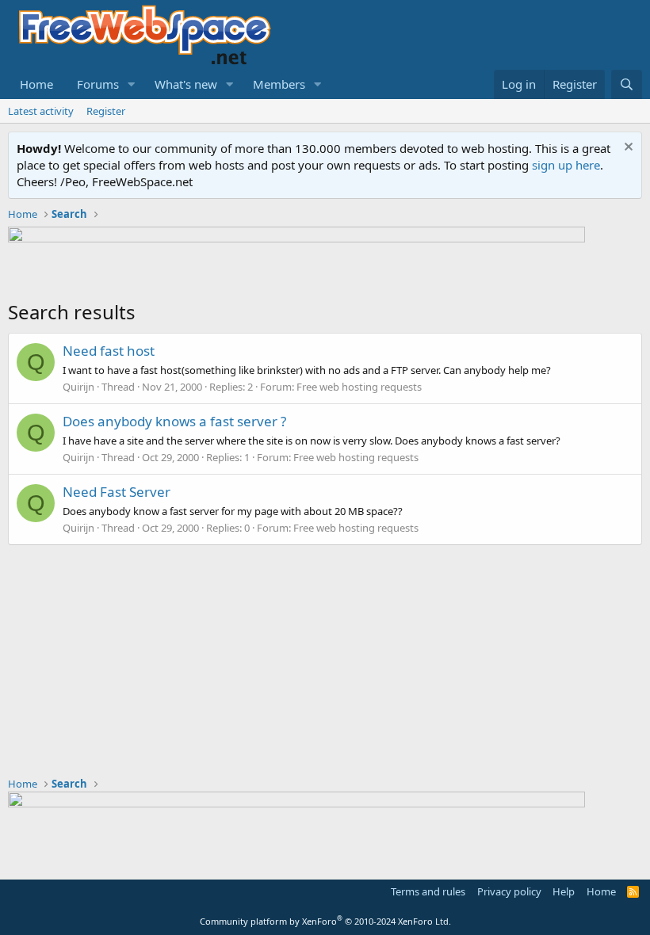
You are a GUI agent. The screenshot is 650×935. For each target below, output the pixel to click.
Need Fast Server (116, 492)
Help (563, 891)
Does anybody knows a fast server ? (174, 421)
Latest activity (41, 111)
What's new (186, 84)
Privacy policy (509, 891)
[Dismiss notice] (626, 148)
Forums (98, 84)
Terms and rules (428, 891)
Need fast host (109, 351)
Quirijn (78, 387)
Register (105, 111)
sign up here (566, 165)
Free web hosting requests (359, 387)
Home (36, 84)
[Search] (626, 84)
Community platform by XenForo (325, 921)
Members (279, 84)
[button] (131, 84)
